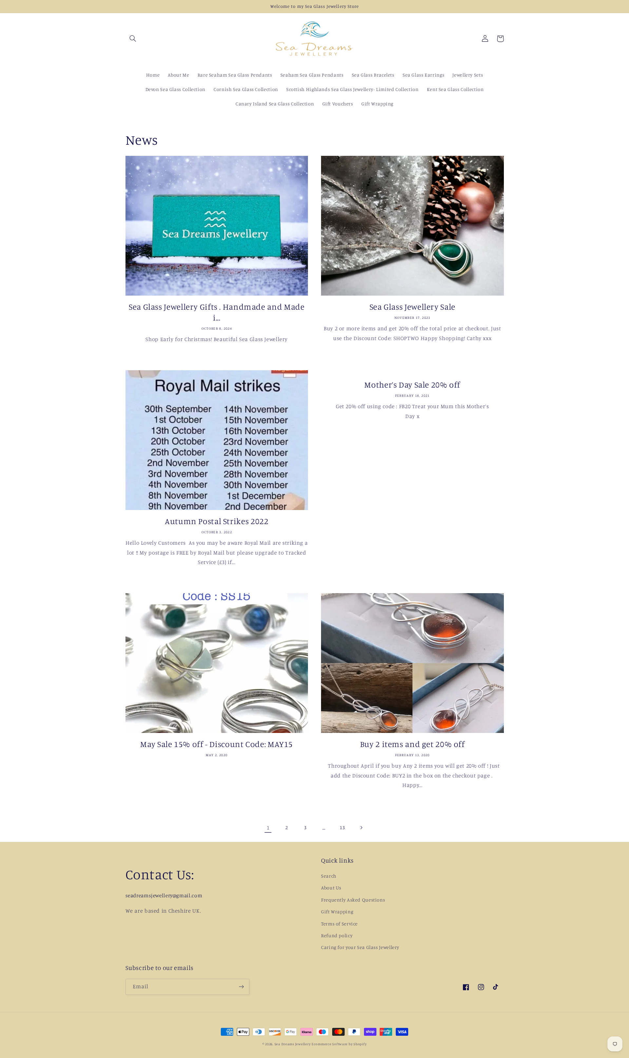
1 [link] (268, 827)
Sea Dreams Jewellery (293, 1044)
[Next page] (361, 827)
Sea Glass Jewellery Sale (412, 306)
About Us (331, 887)
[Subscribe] (241, 987)
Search (328, 876)
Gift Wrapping (337, 911)
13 (342, 827)
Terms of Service (339, 923)
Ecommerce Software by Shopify (339, 1044)
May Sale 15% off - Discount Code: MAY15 (216, 744)
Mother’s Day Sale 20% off (412, 384)
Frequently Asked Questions (353, 900)
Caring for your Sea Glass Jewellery (360, 947)
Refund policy (337, 935)
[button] (133, 38)
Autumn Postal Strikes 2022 (216, 521)
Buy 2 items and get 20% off (412, 744)
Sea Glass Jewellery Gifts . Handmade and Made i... (216, 311)
